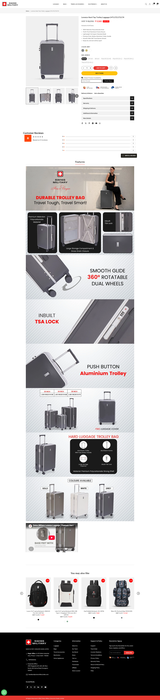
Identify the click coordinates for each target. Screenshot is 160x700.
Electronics (57, 655)
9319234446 (32, 660)
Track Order (94, 649)
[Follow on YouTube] (45, 687)
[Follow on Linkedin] (38, 687)
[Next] (138, 593)
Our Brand (75, 652)
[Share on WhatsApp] (100, 123)
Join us (74, 658)
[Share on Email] (96, 123)
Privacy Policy (95, 658)
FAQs (92, 671)
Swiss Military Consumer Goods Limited (53, 698)
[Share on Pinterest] (89, 123)
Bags (55, 649)
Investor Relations (96, 652)
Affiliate (74, 668)
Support (93, 646)
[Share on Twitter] (86, 123)
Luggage (56, 646)
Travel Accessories (59, 652)
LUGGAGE (56, 4)
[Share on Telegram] (93, 123)
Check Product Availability (92, 78)
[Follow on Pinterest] (41, 687)
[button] (32, 96)
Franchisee (75, 664)
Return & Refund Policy (97, 664)
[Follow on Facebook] (27, 687)
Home (27, 11)
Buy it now (99, 73)
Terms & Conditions (96, 655)
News (73, 655)
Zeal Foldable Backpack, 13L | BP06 (94, 611)
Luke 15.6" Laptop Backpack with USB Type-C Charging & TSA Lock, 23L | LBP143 (66, 613)
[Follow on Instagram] (34, 687)
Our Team (75, 649)
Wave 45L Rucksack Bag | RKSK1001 (121, 611)
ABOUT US (104, 4)
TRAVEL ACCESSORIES (77, 4)
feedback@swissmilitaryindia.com (39, 674)
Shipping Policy (95, 668)
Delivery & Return (86, 93)
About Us (75, 646)
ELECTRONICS (92, 4)
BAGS (64, 4)
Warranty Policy (95, 661)
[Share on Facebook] (82, 123)
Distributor (75, 661)
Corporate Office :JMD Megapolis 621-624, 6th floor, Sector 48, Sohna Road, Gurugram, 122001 (38, 667)
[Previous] (21, 593)
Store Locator (76, 671)
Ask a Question (99, 93)
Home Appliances (59, 658)
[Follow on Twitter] (31, 687)
